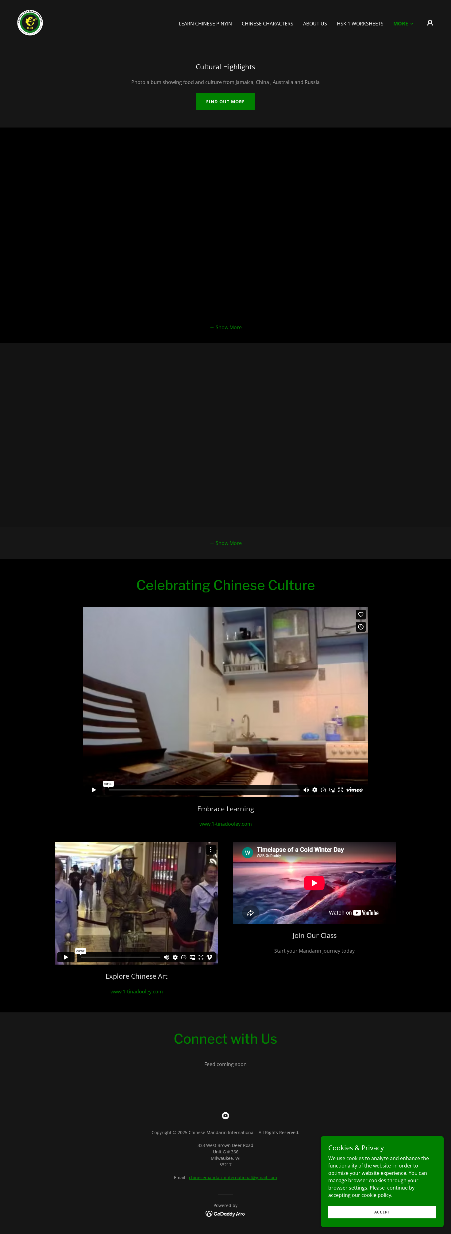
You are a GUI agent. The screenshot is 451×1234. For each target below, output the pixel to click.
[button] (403, 24)
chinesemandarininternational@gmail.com (233, 1177)
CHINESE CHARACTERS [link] (267, 23)
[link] (30, 22)
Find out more (225, 102)
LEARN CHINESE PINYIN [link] (205, 23)
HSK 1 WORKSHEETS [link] (360, 23)
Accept (382, 1212)
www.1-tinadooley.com (225, 824)
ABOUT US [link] (315, 23)
